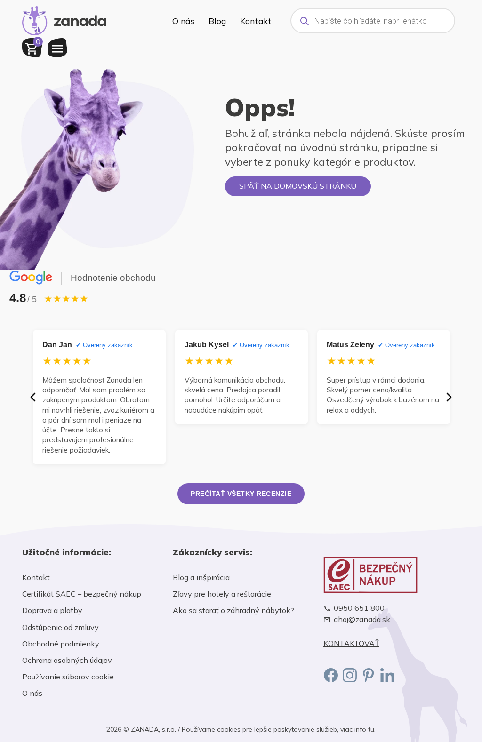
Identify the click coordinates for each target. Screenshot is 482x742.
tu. (372, 729)
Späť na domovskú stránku (297, 186)
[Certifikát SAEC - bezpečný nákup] (391, 575)
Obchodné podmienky (60, 643)
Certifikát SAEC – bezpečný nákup (81, 593)
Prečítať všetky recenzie (241, 493)
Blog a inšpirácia (201, 577)
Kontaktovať (351, 643)
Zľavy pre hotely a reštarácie (222, 593)
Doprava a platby (52, 610)
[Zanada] (64, 19)
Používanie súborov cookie (68, 676)
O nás (183, 21)
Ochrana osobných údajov (67, 660)
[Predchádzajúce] (33, 397)
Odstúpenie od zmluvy (60, 627)
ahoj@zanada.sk (362, 619)
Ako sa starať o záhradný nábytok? (233, 610)
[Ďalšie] (449, 397)
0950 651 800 (359, 608)
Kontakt (256, 21)
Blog (217, 21)
